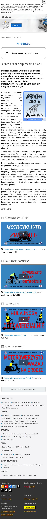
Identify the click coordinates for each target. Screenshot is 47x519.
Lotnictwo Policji (38, 405)
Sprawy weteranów (29, 475)
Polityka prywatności (7, 514)
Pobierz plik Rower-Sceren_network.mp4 (20, 292)
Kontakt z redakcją (6, 499)
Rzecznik (5, 475)
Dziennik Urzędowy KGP (10, 447)
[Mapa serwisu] (6, 17)
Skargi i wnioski (15, 475)
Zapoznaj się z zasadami (8, 511)
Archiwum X (36, 402)
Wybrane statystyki (31, 434)
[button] (43, 17)
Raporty (28, 437)
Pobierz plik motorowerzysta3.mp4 (17, 378)
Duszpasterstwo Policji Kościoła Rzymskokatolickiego (20, 424)
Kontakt (4, 471)
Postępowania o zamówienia (12, 465)
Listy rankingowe (8, 457)
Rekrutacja (19, 457)
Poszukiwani (18, 405)
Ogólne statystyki (17, 434)
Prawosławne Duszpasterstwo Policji (14, 426)
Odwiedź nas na (6, 486)
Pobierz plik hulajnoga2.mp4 (15, 335)
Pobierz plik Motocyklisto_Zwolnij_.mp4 (19, 249)
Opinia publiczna (7, 439)
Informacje (5, 434)
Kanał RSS (2, 486)
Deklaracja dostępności (31, 499)
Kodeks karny (6, 437)
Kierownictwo (15, 415)
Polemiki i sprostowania (10, 408)
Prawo (3, 443)
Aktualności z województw (21, 402)
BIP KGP (32, 487)
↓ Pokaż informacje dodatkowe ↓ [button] (23, 389)
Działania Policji (7, 398)
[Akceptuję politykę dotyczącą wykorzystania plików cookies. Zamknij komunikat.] (44, 1)
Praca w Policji (6, 451)
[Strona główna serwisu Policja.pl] (3, 17)
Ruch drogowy (7, 405)
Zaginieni (28, 405)
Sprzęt (34, 418)
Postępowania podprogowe (33, 465)
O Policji (4, 411)
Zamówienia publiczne (9, 461)
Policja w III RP (17, 418)
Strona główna (6, 37)
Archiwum (5, 467)
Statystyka (5, 430)
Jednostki (5, 415)
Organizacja (6, 418)
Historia (27, 418)
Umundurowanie (7, 421)
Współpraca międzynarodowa (26, 421)
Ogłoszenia (27, 454)
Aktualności (17, 37)
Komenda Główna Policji (30, 415)
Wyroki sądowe (26, 447)
